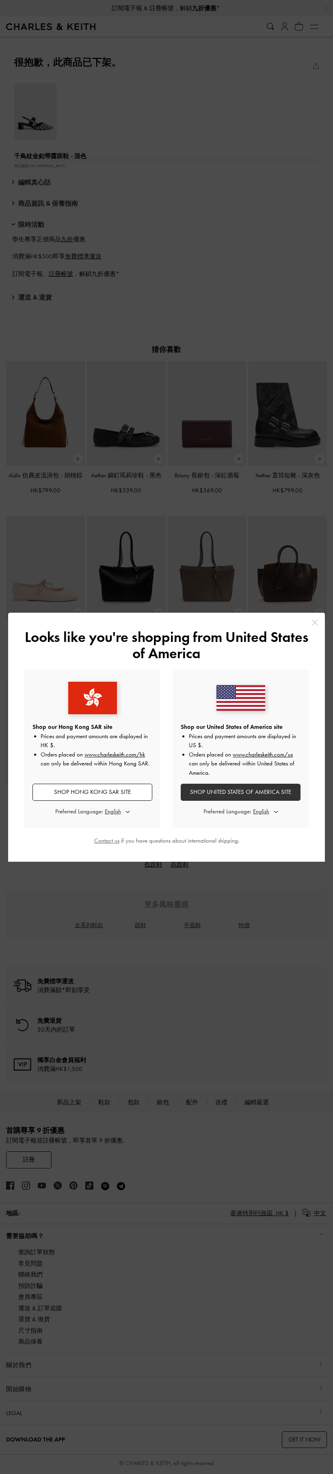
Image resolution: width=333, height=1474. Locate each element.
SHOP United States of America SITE (240, 792)
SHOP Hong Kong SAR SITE (92, 792)
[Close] (315, 623)
